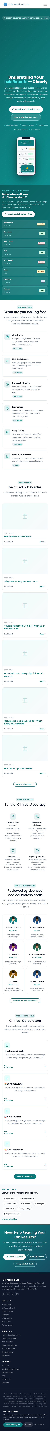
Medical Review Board (10, 1369)
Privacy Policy (39, 1425)
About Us (5, 1365)
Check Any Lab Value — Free (19, 214)
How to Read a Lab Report (17, 536)
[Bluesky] (17, 1294)
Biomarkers (10, 1209)
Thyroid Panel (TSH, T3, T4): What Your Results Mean (24, 627)
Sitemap (5, 1382)
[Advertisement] (25, 48)
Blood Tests (10, 1199)
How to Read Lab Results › (26, 117)
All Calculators (7, 1342)
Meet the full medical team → (25, 1000)
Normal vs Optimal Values (18, 768)
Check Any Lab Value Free (27, 109)
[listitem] (13, 927)
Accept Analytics (13, 1424)
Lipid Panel (26, 1204)
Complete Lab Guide (25, 1264)
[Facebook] (3, 1294)
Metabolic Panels (28, 1199)
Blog (3, 1376)
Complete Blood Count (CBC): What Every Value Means (23, 722)
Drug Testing (25, 1209)
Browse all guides (23, 784)
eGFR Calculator (37, 1257)
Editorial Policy (7, 1372)
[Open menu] (45, 4)
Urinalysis (40, 1204)
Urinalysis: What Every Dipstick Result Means (23, 675)
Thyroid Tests (11, 1204)
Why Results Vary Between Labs (20, 581)
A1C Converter (7, 1352)
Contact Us (6, 1379)
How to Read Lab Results (11, 1335)
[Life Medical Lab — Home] (16, 4)
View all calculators (25, 1176)
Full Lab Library (7, 1325)
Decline (28, 1424)
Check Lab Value (16, 1257)
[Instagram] (8, 1294)
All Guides (6, 1355)
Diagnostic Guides (12, 1214)
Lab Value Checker (9, 1345)
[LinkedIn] (12, 1294)
